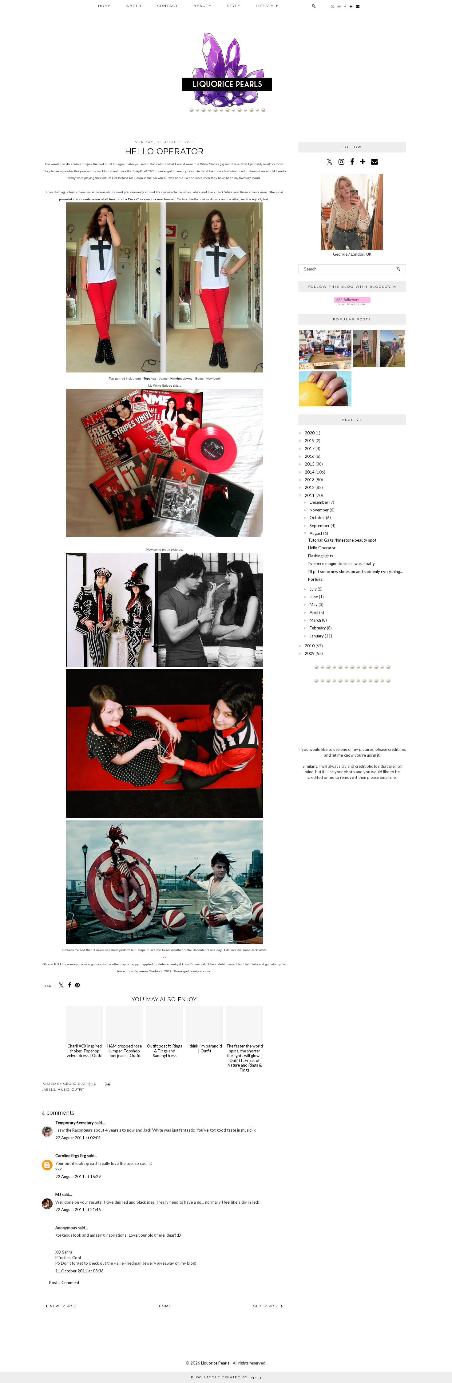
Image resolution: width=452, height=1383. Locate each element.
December (319, 502)
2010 (310, 645)
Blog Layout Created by (226, 1377)
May (314, 604)
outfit (78, 1090)
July (313, 589)
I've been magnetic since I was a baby (341, 563)
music (63, 1090)
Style (233, 6)
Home (104, 6)
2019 (310, 440)
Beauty (202, 6)
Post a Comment (64, 1282)
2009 (310, 653)
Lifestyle (267, 6)
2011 (310, 495)
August (316, 533)
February (318, 627)
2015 (310, 464)
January (317, 635)
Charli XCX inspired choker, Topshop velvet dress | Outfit (85, 1050)
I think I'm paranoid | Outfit (204, 1048)
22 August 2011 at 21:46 (78, 1209)
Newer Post (62, 1306)
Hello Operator (321, 547)
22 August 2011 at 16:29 (78, 1176)
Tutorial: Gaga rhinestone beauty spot (342, 540)
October (317, 517)
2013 (310, 479)
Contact (167, 6)
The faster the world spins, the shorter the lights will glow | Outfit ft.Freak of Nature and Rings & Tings (244, 1057)
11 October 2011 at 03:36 (79, 1270)
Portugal (315, 579)
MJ (58, 1194)
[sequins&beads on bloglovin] (352, 303)
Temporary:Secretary (74, 1122)
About (134, 6)
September (320, 525)
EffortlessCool (68, 1257)
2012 (310, 487)
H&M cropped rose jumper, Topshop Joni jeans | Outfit (124, 1050)
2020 (310, 432)
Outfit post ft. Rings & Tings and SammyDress (164, 1050)
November (319, 509)
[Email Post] (106, 1084)
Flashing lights (320, 555)
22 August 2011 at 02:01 (78, 1137)
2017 (310, 448)
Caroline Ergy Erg (70, 1155)
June (314, 596)
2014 (310, 472)
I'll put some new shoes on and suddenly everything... (355, 571)
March (315, 620)
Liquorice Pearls (215, 1363)
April (314, 612)
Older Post (267, 1306)
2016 (310, 456)
